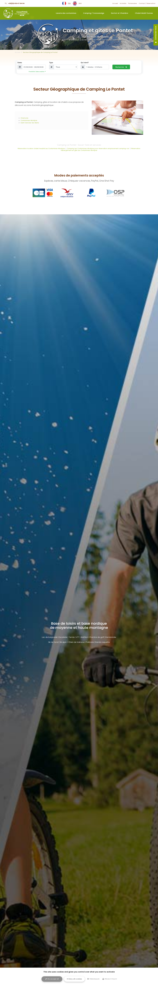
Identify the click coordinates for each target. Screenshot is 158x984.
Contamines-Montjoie (29, 120)
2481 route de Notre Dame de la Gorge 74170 (98, 40)
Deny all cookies (75, 979)
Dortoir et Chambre (119, 13)
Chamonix (24, 118)
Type (51, 62)
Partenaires (132, 3)
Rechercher (120, 67)
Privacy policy (110, 979)
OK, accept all (53, 979)
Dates (19, 62)
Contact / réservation (147, 3)
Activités (123, 3)
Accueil (115, 3)
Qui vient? (85, 62)
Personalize (94, 979)
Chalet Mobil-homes (144, 13)
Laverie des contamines (66, 13)
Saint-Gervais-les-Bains (30, 123)
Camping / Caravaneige (93, 13)
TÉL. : (15, 3)
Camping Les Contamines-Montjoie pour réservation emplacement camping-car (98, 148)
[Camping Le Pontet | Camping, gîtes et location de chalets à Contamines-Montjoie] (16, 13)
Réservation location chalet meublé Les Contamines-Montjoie (41, 148)
